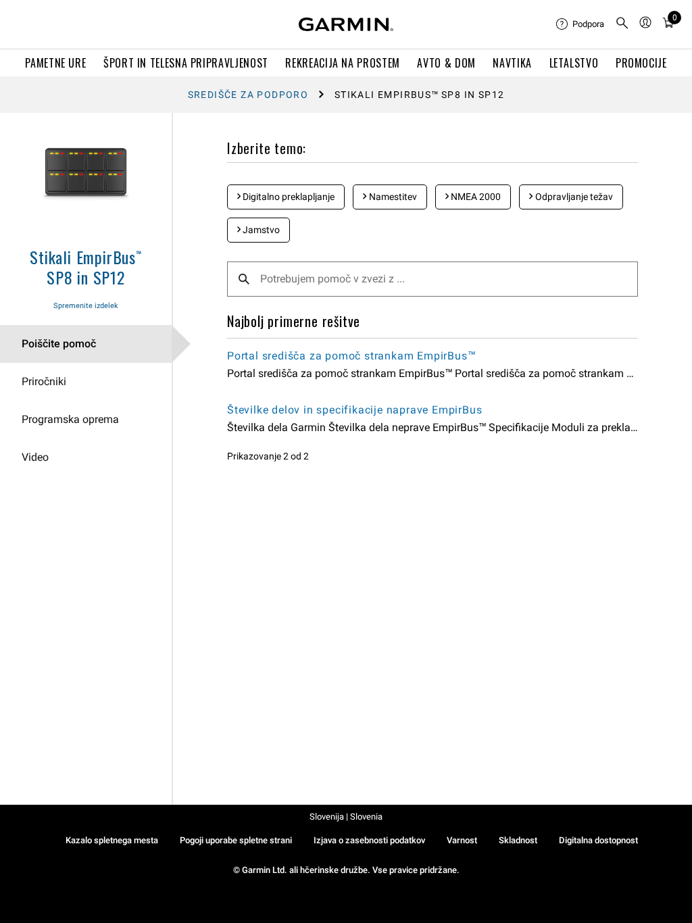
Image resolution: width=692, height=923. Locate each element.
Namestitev (392, 196)
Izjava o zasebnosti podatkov (369, 840)
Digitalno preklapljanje (288, 196)
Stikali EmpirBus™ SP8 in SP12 (86, 267)
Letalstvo (574, 63)
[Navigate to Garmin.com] (346, 24)
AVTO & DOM (446, 63)
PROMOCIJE (641, 63)
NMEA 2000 (475, 196)
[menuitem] (580, 24)
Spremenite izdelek (85, 305)
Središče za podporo (248, 94)
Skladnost (518, 840)
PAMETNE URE (55, 63)
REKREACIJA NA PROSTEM (342, 63)
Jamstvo (260, 229)
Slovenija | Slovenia (346, 817)
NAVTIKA (512, 63)
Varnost (462, 840)
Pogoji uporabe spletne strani (236, 840)
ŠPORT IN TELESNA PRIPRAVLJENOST (185, 63)
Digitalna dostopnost (598, 840)
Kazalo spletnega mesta (112, 840)
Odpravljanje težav (573, 196)
